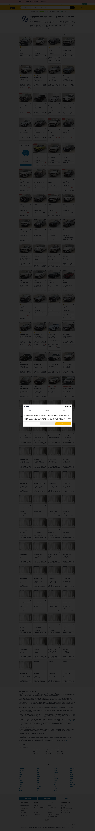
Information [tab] (47, 410)
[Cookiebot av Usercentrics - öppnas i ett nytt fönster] (66, 406)
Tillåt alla (63, 423)
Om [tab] (64, 410)
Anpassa (46, 423)
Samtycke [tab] (31, 410)
